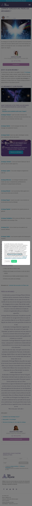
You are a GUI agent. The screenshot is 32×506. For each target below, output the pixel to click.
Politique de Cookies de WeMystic (15, 254)
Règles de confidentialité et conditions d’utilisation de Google (15, 257)
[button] (7, 261)
